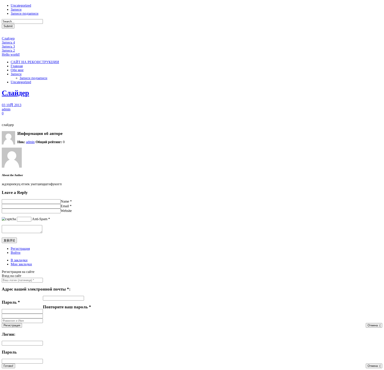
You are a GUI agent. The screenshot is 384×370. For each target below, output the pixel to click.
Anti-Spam (39, 219)
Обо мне (17, 70)
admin (6, 109)
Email (65, 206)
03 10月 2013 (11, 105)
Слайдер (8, 38)
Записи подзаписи (24, 13)
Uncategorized (21, 5)
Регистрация (20, 248)
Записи (16, 9)
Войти (15, 252)
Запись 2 (8, 50)
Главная (17, 66)
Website (66, 211)
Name (65, 201)
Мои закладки (21, 264)
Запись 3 (8, 46)
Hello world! (11, 54)
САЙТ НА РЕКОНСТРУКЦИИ (35, 62)
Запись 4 (8, 42)
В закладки (19, 260)
